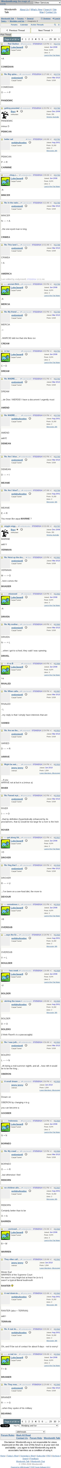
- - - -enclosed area (12, 1229)
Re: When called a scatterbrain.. (18, 691)
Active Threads (37, 25)
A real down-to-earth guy (15, 1293)
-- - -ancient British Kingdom (17, 284)
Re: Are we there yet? (14, 730)
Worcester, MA (51, 151)
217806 (57, 663)
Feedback (34, 1459)
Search (47, 9)
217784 (57, 175)
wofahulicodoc (26, 175)
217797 (57, 526)
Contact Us (51, 12)
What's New (36, 9)
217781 (57, 139)
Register (47, 19)
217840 (57, 1229)
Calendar (24, 25)
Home (2, 1456)
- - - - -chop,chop (11, 175)
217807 (57, 691)
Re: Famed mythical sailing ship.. (19, 795)
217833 (57, 1081)
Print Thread (5, 35)
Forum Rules (7, 1435)
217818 (57, 865)
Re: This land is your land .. (17, 245)
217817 (57, 837)
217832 (57, 1042)
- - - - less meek (11, 970)
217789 (57, 284)
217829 (57, 1001)
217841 (57, 1259)
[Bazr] (5, 118)
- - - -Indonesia (10, 1121)
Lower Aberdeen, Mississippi (50, 773)
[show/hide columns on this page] (59, 25)
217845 (57, 1384)
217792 (57, 379)
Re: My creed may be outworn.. (18, 1151)
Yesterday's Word (27, 1456)
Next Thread (44, 30)
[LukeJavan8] (5, 54)
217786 (57, 203)
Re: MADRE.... (10, 379)
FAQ (49, 1456)
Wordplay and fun (17, 21)
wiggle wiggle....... (12, 526)
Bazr (30, 139)
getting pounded (11, 108)
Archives (56, 1456)
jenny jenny (27, 44)
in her (7, 351)
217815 (57, 764)
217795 (57, 457)
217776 (57, 74)
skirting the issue (12, 1001)
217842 (57, 1293)
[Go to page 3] (22, 39)
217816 (57, 795)
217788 (57, 245)
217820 (57, 935)
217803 (57, 594)
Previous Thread (17, 30)
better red (8, 139)
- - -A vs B (8, 663)
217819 (57, 904)
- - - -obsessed (10, 594)
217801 (57, 557)
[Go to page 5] (59, 39)
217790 (57, 312)
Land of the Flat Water (52, 55)
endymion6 (26, 108)
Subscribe (41, 1456)
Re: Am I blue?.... (12, 456)
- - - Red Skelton (11, 44)
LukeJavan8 (26, 74)
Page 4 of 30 (11, 39)
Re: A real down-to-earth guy (17, 1329)
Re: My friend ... (11, 312)
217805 (57, 624)
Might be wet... (11, 764)
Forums (20, 19)
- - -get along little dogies (15, 837)
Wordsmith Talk (7, 19)
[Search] (55, 24)
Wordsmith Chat (38, 1461)
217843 (57, 1329)
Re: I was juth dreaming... (16, 1042)
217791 (57, 351)
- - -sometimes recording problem (19, 904)
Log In (57, 19)
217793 (57, 415)
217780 (57, 108)
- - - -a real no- (10, 1354)
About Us (24, 9)
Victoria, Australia (52, 117)
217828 (57, 971)
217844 (57, 1354)
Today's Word (13, 1456)
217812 (57, 730)
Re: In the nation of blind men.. (18, 203)
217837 (57, 1188)
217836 (57, 1151)
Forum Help (36, 1438)
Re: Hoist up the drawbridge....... (19, 557)
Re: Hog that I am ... (13, 865)
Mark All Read (23, 1435)
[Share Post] (50, 44)
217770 (57, 44)
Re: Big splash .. (11, 74)
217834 (57, 1121)
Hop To (16, 1426)
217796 (57, 490)
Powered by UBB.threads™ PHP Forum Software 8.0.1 (30, 1467)
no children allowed (13, 1188)
